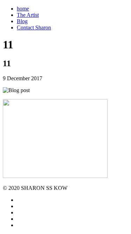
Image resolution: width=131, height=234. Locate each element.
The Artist (28, 15)
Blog (22, 21)
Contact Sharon (34, 27)
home (23, 9)
